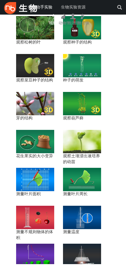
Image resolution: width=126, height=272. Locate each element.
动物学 (64, 23)
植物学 (55, 23)
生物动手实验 (40, 7)
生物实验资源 (73, 7)
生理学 (74, 23)
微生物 (83, 23)
